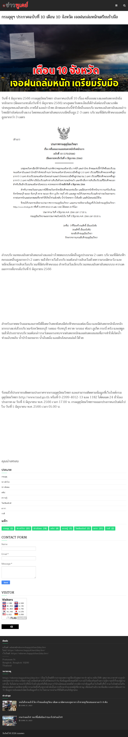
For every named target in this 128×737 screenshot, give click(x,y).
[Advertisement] (64, 295)
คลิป (3, 492)
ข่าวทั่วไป (6, 482)
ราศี (3, 514)
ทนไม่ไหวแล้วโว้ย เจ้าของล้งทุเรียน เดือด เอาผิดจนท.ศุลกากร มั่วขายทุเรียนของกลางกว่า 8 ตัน (63, 702)
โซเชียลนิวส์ (6, 503)
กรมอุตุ (4, 477)
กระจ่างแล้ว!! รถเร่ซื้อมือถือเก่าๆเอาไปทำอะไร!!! (41, 717)
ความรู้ (4, 498)
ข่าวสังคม (6, 487)
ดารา (4, 508)
